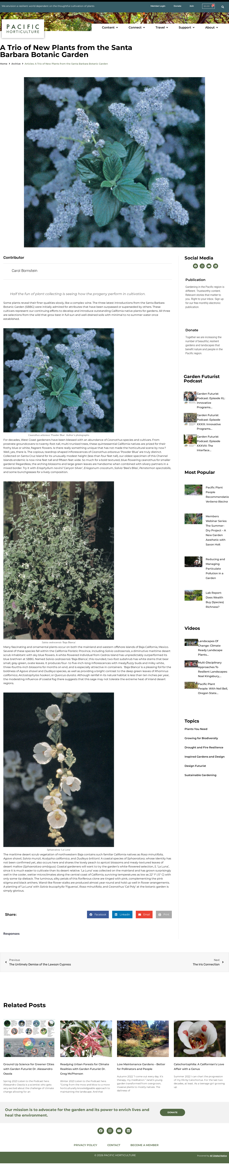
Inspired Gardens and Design (205, 756)
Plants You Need (196, 729)
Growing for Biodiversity (201, 738)
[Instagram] (202, 266)
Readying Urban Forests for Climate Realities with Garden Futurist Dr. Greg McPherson (84, 1069)
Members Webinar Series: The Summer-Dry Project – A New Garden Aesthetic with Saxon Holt (216, 530)
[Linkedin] (215, 266)
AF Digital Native (218, 1155)
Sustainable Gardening (200, 775)
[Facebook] (195, 266)
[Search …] (222, 7)
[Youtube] (208, 266)
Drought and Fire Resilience (204, 747)
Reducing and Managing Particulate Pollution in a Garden (215, 569)
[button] (110, 27)
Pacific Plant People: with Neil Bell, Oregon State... (213, 688)
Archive (16, 63)
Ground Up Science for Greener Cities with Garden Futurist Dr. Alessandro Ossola (28, 1069)
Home (3, 63)
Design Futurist (195, 765)
